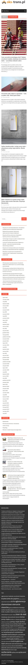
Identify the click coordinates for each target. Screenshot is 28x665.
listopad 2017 (6, 407)
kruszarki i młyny (12, 614)
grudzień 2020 (6, 357)
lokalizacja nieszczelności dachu (10, 617)
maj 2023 (5, 322)
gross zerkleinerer (14, 607)
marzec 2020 (5, 376)
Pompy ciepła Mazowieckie (7, 624)
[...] (6, 71)
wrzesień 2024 (6, 314)
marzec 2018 (5, 399)
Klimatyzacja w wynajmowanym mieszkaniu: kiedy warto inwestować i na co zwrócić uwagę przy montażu (13, 264)
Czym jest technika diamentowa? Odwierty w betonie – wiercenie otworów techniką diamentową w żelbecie (13, 244)
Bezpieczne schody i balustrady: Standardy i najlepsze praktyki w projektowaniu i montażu (15, 463)
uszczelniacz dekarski (10, 645)
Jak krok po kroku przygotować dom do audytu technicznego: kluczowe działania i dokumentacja (16, 476)
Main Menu (6, 11)
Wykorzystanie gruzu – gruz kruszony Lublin (11, 589)
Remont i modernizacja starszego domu (12, 429)
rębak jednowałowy (14, 637)
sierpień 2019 (6, 382)
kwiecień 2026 (6, 303)
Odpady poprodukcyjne (21, 619)
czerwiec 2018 (6, 392)
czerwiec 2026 (6, 299)
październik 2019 (6, 380)
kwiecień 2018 (6, 396)
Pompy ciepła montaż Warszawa (15, 626)
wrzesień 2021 (6, 339)
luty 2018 (5, 401)
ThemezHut (3, 663)
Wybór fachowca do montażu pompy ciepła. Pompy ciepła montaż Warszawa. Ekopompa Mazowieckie (13, 201)
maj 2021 (5, 347)
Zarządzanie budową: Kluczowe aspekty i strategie (13, 514)
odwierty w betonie (5, 622)
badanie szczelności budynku (17, 596)
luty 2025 (5, 312)
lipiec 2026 (5, 297)
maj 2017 (5, 413)
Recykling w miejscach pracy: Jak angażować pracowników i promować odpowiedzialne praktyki (16, 439)
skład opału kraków (12, 639)
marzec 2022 (5, 326)
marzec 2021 (5, 351)
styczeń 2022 (6, 330)
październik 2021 (6, 336)
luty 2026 (5, 307)
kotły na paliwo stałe (7, 612)
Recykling (5, 427)
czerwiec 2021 (6, 345)
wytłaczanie (6, 652)
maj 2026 (5, 301)
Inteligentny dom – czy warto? (8, 579)
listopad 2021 (6, 334)
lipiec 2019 (5, 384)
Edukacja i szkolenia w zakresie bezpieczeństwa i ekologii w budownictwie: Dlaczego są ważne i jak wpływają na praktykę (12, 522)
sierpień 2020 (6, 365)
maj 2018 (5, 394)
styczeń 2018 (6, 403)
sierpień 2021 (6, 341)
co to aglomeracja (18, 601)
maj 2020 (5, 372)
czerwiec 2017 (6, 411)
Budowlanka (5, 421)
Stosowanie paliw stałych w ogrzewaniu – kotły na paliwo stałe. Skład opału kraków (13, 451)
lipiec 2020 (5, 368)
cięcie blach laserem (6, 601)
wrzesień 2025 (6, 310)
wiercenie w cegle (13, 649)
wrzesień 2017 (6, 409)
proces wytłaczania (11, 630)
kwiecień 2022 (6, 324)
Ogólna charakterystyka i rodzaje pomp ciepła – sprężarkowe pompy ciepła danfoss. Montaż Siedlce (14, 148)
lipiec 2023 (5, 320)
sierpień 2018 (6, 388)
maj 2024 (5, 316)
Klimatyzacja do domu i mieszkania (11, 423)
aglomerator (4, 596)
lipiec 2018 (5, 390)
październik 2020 (6, 361)
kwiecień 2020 (6, 374)
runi (8, 637)
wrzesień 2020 (6, 363)
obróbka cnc (13, 619)
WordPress (12, 661)
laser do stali (21, 614)
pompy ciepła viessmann (7, 627)
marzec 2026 (5, 305)
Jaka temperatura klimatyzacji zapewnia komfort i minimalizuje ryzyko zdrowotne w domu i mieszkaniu (13, 282)
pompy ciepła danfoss (17, 622)
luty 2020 (5, 378)
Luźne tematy (6, 425)
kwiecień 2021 (6, 349)
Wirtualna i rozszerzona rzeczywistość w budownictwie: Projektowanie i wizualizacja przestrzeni (13, 253)
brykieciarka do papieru (10, 598)
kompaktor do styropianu (19, 610)
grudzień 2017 (6, 405)
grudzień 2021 (6, 332)
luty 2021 (5, 353)
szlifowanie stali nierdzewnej (13, 643)
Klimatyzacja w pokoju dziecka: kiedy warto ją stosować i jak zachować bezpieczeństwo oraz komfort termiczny (13, 270)
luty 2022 (5, 328)
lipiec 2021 (5, 343)
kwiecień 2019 (6, 386)
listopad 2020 (6, 359)
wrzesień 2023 (6, 318)
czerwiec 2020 (6, 370)
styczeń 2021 (6, 355)
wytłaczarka (14, 652)
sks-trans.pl (11, 660)
